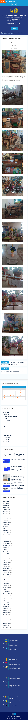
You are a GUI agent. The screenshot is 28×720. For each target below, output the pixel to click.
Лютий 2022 (6, 612)
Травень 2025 (6, 530)
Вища (5, 428)
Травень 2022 (6, 606)
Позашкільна (7, 437)
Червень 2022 (6, 604)
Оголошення (7, 420)
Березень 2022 (6, 610)
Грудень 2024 (6, 541)
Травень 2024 (6, 555)
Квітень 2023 (6, 583)
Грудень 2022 (6, 591)
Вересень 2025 (6, 522)
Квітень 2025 (6, 532)
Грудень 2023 (6, 566)
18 (7, 395)
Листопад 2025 (6, 518)
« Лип (13, 402)
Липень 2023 (6, 576)
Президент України (13, 640)
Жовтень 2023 (6, 570)
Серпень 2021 (6, 625)
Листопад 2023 (6, 568)
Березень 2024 (6, 560)
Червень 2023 (6, 579)
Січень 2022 (6, 614)
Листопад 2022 (6, 593)
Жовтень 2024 (6, 545)
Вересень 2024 (6, 547)
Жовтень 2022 (6, 595)
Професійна (14, 48)
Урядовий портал (13, 659)
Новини (5, 418)
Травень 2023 (6, 581)
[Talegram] (15, 4)
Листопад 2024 (6, 543)
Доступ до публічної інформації (11, 416)
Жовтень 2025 (6, 520)
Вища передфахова (8, 431)
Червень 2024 (6, 553)
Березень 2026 (6, 509)
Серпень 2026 (6, 501)
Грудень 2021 (6, 616)
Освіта (4, 425)
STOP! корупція (13, 705)
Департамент (6, 412)
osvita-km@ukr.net (10, 20)
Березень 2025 (6, 534)
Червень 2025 (6, 528)
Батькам (6, 426)
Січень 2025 (6, 539)
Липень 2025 (6, 526)
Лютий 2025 (6, 537)
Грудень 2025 (6, 515)
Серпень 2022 (6, 600)
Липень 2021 (6, 627)
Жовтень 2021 (6, 621)
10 (4, 393)
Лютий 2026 (6, 511)
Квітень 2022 (6, 608)
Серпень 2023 (6, 574)
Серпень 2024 (6, 549)
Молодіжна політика (7, 422)
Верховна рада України (14, 678)
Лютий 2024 (6, 562)
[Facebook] (12, 4)
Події (4, 443)
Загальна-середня (8, 433)
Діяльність (6, 414)
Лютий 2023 (6, 587)
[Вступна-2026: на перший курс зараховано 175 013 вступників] (6, 460)
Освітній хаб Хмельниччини (9, 441)
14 (17, 393)
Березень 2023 (6, 585)
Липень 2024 (6, 551)
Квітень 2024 (6, 558)
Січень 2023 (6, 589)
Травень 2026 (6, 505)
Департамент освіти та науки (14, 15)
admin (14, 45)
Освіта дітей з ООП (8, 435)
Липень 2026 (6, 503)
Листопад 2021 (6, 619)
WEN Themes (18, 718)
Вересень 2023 (6, 572)
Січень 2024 (6, 564)
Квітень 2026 (6, 507)
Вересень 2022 (6, 597)
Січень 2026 (6, 513)
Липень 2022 (6, 602)
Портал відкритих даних (15, 681)
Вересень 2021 (6, 623)
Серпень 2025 (6, 524)
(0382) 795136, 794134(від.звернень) (14, 19)
